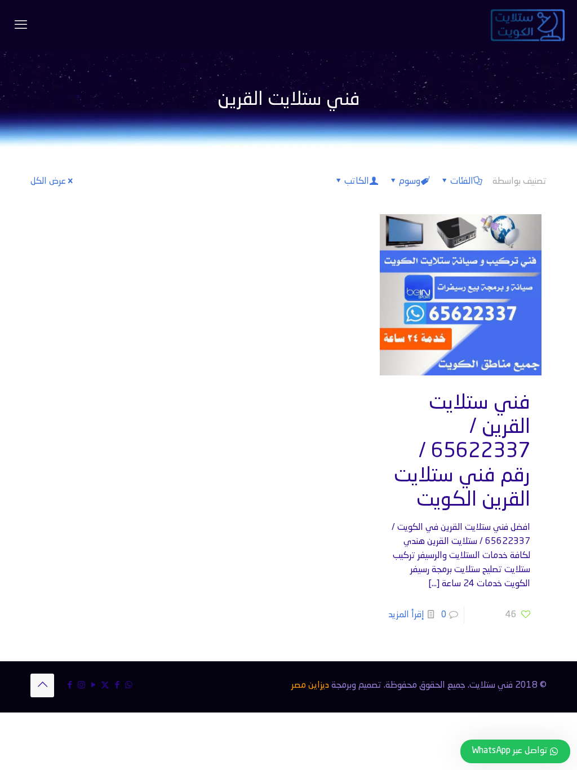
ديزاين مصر (310, 685)
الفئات (461, 181)
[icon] (69, 686)
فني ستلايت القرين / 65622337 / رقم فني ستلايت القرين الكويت (462, 451)
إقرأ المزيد (406, 614)
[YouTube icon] (93, 686)
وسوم (409, 181)
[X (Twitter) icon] (105, 686)
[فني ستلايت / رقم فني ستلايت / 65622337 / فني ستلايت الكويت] (528, 25)
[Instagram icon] (81, 686)
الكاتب (356, 181)
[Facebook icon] (117, 686)
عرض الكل (48, 181)
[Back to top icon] (42, 685)
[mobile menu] (20, 25)
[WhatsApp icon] (129, 686)
